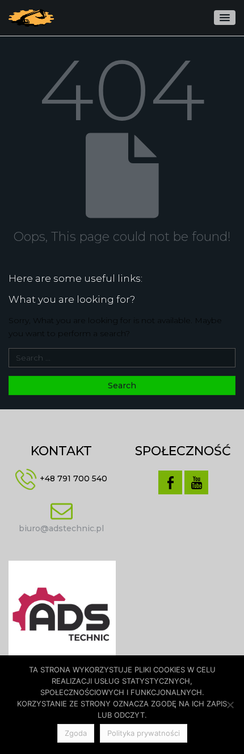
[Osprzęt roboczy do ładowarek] (31, 18)
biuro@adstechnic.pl (61, 528)
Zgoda (76, 733)
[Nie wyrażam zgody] (229, 704)
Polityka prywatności (143, 733)
